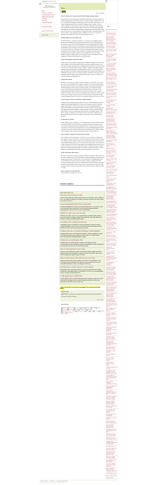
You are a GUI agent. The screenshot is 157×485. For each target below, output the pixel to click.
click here (80, 172)
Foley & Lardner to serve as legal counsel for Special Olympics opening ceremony (111, 294)
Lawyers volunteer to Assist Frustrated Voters (111, 83)
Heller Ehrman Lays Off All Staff (111, 97)
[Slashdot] (101, 311)
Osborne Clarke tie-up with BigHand (110, 415)
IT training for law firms (111, 473)
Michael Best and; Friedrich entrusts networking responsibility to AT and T (111, 343)
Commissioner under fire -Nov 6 (111, 176)
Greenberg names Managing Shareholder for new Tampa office (111, 442)
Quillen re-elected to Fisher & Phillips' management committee (111, 469)
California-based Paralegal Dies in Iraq (111, 128)
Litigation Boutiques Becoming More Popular (111, 43)
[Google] (93, 307)
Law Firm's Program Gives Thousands (110, 156)
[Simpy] (75, 309)
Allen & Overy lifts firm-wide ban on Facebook (111, 244)
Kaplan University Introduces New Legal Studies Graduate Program (111, 132)
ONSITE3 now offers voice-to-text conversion (111, 236)
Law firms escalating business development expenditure (110, 465)
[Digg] (82, 307)
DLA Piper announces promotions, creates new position (111, 314)
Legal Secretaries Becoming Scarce (109, 116)
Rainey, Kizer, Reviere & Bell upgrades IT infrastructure (111, 387)
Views (63, 11)
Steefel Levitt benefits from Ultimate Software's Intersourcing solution (111, 273)
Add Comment (100, 299)
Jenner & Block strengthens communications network (111, 382)
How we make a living (111, 475)
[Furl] (91, 311)
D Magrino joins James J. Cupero (111, 418)
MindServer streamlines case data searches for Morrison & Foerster (111, 398)
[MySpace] (64, 309)
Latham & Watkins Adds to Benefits (111, 159)
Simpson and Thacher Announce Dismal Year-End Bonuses (111, 69)
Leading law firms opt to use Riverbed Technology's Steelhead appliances (111, 329)
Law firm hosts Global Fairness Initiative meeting (111, 180)
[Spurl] (63, 312)
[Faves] (87, 311)
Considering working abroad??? (110, 351)
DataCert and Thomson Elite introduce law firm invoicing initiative (111, 223)
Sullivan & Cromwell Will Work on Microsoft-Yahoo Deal (111, 152)
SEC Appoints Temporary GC (111, 30)
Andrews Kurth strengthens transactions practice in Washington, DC (111, 392)
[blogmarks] (70, 307)
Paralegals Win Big (110, 148)
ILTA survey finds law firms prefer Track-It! (110, 348)
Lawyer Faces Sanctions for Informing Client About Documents (111, 65)
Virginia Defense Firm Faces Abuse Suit (111, 172)
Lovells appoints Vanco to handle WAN (111, 333)
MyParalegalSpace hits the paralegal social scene (111, 188)
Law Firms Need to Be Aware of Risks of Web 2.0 (111, 51)
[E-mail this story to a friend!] (68, 311)
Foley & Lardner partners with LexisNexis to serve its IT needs (111, 323)
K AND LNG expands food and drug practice (111, 435)
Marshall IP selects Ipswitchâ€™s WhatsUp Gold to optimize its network (111, 258)
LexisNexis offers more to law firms (111, 368)
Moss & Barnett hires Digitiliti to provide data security (111, 240)
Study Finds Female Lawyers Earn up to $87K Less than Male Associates (111, 74)
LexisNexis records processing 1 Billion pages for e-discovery (110, 338)
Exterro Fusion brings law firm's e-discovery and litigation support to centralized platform (111, 289)
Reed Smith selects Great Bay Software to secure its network (111, 305)
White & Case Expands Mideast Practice (111, 163)
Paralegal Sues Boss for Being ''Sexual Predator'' (111, 124)
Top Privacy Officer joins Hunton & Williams (111, 449)
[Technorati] (89, 309)
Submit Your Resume (47, 26)
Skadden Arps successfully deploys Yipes (110, 248)
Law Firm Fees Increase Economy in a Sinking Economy (111, 60)
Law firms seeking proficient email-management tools (110, 426)
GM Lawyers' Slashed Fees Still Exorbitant (110, 46)
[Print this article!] (79, 311)
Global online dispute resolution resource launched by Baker (110, 453)
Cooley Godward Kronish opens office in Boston (111, 215)
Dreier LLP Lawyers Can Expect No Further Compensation (111, 55)
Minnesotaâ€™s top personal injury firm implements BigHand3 (111, 300)
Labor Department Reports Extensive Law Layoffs (111, 145)
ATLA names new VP (110, 446)
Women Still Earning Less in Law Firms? (110, 166)
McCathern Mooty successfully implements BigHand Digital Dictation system (111, 278)
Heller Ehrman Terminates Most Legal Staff (111, 90)
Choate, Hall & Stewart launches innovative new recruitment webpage (111, 211)
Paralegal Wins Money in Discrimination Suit (111, 112)
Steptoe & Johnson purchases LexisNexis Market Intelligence (110, 402)
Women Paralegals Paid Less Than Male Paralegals (111, 101)
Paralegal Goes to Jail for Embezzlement (111, 141)
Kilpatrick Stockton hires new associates (111, 406)
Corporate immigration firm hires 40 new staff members (111, 319)
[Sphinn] (98, 307)
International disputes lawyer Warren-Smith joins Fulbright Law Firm (111, 206)
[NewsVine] (70, 309)
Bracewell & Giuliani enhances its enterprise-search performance (111, 268)
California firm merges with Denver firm (111, 184)
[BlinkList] (64, 307)
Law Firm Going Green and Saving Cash (111, 86)
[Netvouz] (95, 311)
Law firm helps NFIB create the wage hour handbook (110, 410)
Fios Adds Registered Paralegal (110, 105)
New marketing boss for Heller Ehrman (111, 461)
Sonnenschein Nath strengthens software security (110, 253)
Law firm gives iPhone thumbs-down (111, 232)
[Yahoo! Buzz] (69, 312)
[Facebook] (87, 307)
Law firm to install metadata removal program (110, 359)
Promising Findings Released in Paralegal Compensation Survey (111, 136)
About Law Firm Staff (47, 12)
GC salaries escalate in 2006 (111, 355)
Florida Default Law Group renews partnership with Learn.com (111, 228)
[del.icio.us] (77, 307)
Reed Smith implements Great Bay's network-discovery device (111, 283)
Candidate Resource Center (48, 14)
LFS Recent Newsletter (47, 22)
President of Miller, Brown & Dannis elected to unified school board (111, 192)
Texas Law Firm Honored (111, 169)
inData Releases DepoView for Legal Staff (111, 109)
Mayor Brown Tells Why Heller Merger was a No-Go (111, 79)
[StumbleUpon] (82, 309)
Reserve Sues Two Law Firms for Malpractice (111, 34)
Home (43, 11)
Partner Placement (110, 477)
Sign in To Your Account (47, 30)
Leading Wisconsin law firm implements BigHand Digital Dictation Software (111, 197)
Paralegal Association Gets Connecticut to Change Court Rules (110, 120)
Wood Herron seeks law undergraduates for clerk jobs (111, 430)
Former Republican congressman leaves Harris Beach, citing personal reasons (111, 377)
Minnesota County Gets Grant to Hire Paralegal (111, 94)
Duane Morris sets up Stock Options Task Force (111, 438)
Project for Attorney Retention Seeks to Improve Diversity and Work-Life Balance (111, 38)
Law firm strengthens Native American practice (111, 422)
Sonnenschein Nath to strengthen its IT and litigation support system (111, 372)
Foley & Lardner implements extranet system (110, 363)
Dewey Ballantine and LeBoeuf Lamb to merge (111, 202)
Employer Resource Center (48, 16)
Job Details (44, 18)
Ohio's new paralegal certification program (110, 457)
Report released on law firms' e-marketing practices (111, 309)
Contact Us (44, 20)
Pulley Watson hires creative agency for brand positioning (111, 219)
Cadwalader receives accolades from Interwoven (110, 263)
